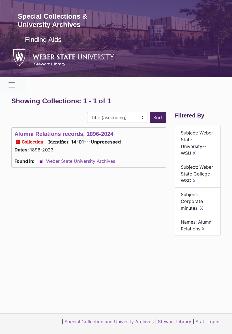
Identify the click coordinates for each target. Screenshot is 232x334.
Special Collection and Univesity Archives (109, 321)
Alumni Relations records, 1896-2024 (63, 134)
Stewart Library (174, 321)
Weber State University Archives (80, 161)
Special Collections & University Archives (52, 20)
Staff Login (207, 321)
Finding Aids (43, 39)
